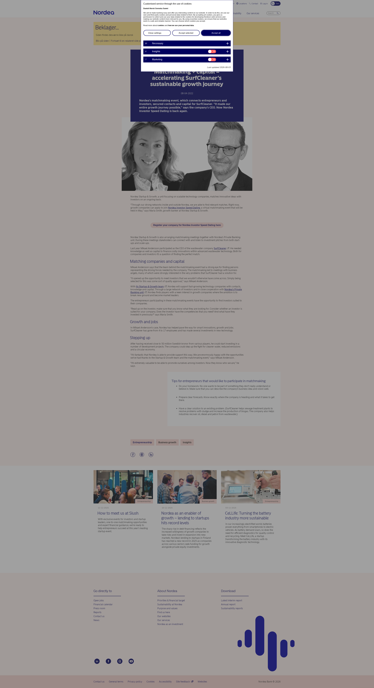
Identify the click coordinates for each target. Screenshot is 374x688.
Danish (146, 8)
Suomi (165, 8)
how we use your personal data (181, 25)
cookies (161, 25)
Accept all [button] (216, 33)
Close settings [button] (154, 33)
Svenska (158, 8)
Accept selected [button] (186, 33)
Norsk (152, 8)
